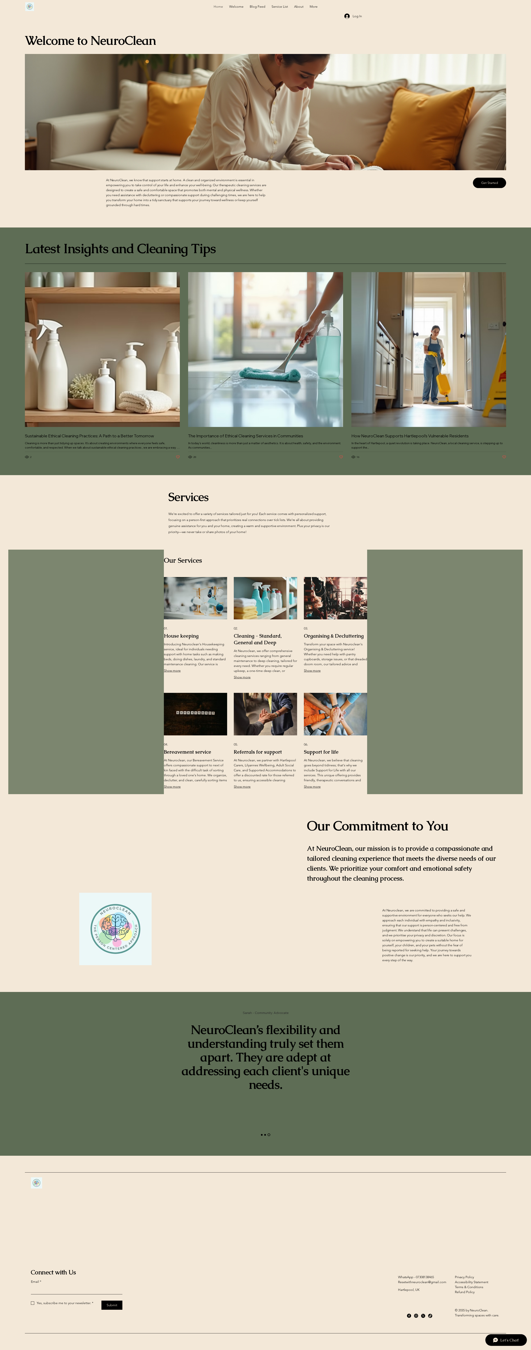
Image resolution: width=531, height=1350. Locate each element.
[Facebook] (409, 1315)
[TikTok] (430, 1315)
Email (36, 1282)
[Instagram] (416, 1315)
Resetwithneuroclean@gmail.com (422, 1282)
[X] (423, 1315)
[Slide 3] (269, 1135)
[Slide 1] (262, 1135)
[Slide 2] (265, 1135)
